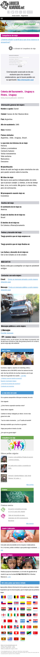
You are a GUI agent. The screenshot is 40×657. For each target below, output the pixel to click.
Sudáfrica (10, 634)
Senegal (22, 628)
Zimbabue (23, 640)
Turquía (35, 634)
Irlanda (10, 616)
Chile (3, 605)
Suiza (16, 634)
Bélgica (16, 599)
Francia (16, 611)
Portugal (10, 628)
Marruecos (10, 622)
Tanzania (29, 634)
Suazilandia (3, 634)
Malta (3, 622)
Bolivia (22, 599)
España (29, 605)
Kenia (22, 616)
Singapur (29, 628)
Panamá (29, 622)
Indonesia (35, 611)
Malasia (35, 616)
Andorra (3, 599)
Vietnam (16, 640)
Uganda (3, 640)
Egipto (3, 611)
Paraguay (35, 622)
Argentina (10, 599)
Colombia (10, 605)
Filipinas (10, 611)
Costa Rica (16, 605)
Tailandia (23, 634)
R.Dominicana (16, 628)
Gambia (22, 611)
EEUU (35, 605)
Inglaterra (4, 616)
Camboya (35, 599)
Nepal (16, 622)
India (29, 611)
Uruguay (10, 640)
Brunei (29, 599)
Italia (16, 616)
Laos (29, 616)
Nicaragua (23, 622)
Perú (4, 628)
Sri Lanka (35, 628)
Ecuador (22, 605)
